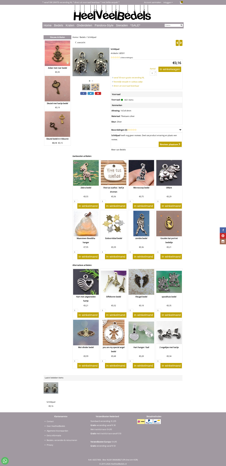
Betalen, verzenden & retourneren (62, 440)
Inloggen (167, 2)
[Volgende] (180, 43)
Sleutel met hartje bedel (57, 103)
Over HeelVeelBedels (56, 426)
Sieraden (122, 25)
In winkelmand (88, 206)
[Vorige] (177, 43)
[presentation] (76, 65)
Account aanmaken (152, 2)
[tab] (146, 130)
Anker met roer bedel (57, 68)
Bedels (58, 25)
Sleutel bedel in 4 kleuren (57, 139)
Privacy (50, 445)
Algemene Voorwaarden (57, 431)
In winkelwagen (170, 69)
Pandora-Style (104, 25)
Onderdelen (84, 25)
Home (48, 25)
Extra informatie (54, 435)
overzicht (81, 42)
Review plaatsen (169, 144)
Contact (50, 421)
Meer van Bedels (118, 149)
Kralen (70, 25)
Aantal (152, 68)
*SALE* (135, 25)
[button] (89, 81)
